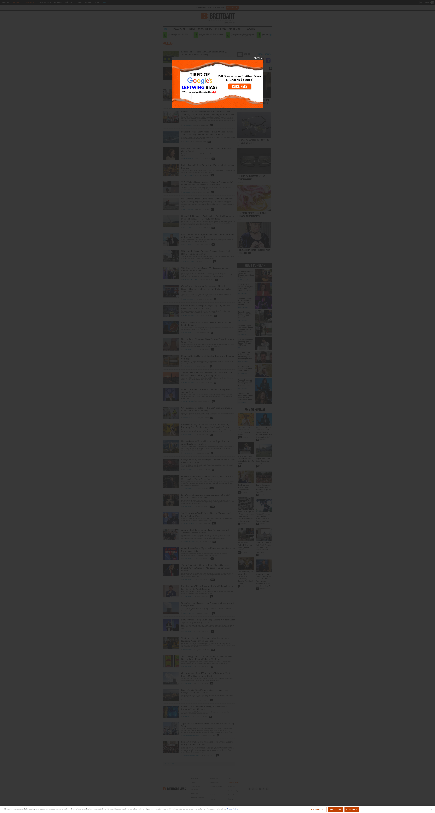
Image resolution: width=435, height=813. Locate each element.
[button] (217, 406)
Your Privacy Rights (318, 809)
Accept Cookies (351, 809)
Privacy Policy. (232, 809)
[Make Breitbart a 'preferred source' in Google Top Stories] (217, 82)
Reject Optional (335, 809)
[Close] (431, 809)
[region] (217, 809)
